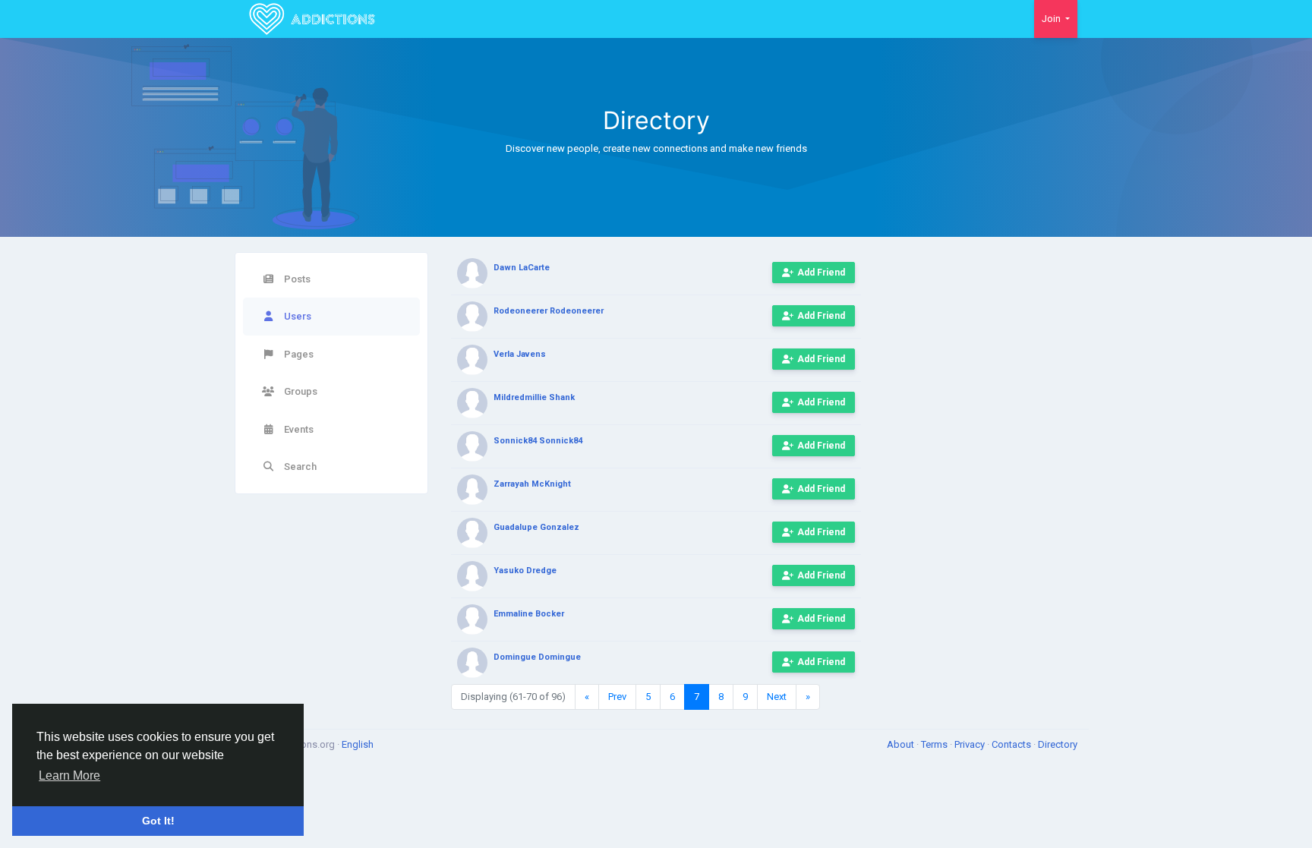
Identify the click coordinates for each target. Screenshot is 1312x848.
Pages (298, 354)
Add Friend (821, 272)
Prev (617, 696)
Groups (299, 391)
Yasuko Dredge (525, 570)
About (901, 744)
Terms (935, 744)
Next (777, 696)
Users (296, 316)
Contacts (1012, 744)
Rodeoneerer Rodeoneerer (549, 311)
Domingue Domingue (537, 657)
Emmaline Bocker (529, 614)
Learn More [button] (69, 775)
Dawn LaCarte (522, 268)
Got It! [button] (158, 821)
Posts (296, 279)
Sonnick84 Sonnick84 (538, 441)
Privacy (970, 744)
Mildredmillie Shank (534, 397)
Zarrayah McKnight (532, 484)
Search (299, 466)
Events (298, 429)
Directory (1057, 744)
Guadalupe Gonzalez (536, 527)
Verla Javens (520, 354)
